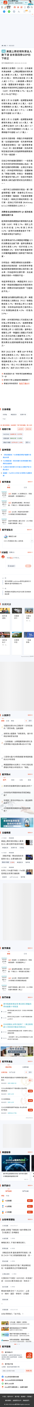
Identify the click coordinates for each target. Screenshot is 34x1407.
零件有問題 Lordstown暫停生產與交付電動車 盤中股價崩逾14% (18, 582)
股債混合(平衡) (12, 1113)
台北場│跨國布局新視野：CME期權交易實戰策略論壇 (19, 513)
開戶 (30, 1080)
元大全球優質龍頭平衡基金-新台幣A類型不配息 (14, 1108)
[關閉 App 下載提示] (2, 2)
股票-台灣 (11, 1094)
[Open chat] (30, 11)
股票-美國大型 (12, 1083)
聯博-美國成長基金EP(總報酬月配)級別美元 (14, 1078)
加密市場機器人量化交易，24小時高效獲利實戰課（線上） (20, 522)
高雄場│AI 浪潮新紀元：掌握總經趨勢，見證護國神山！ (20, 494)
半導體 (9, 1212)
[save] (24, 11)
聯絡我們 (26, 1400)
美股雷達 (11, 46)
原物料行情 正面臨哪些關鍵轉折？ (17, 380)
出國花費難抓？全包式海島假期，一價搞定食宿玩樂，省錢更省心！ (28, 617)
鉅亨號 (17, 1396)
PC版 (4, 1396)
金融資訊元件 (17, 1400)
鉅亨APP (10, 1396)
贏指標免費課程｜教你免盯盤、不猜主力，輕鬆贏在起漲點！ (19, 504)
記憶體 (9, 1200)
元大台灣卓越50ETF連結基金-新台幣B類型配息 (14, 1089)
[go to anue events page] (25, 7)
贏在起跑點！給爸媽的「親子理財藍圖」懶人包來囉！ (16, 425)
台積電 (9, 1206)
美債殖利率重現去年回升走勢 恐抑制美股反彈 (18, 593)
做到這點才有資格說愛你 (4, 641)
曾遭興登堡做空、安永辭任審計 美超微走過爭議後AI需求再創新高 (17, 641)
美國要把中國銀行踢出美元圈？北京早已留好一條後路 (16, 617)
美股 (5, 46)
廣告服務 (8, 1400)
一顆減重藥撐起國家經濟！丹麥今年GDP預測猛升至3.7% (28, 641)
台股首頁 (20, 429)
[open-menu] (2, 7)
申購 (30, 1091)
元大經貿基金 (5, 1099)
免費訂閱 (29, 1371)
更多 (27, 442)
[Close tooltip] (28, 16)
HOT (10, 494)
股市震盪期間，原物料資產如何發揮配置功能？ (4, 617)
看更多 (30, 481)
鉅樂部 (23, 1396)
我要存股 (28, 429)
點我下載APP (24, 383)
